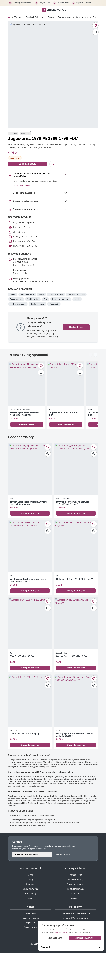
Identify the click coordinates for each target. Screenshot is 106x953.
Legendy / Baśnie (62, 653)
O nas (30, 875)
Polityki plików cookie (60, 932)
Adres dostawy (30, 927)
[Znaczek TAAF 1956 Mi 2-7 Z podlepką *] (30, 700)
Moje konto (30, 913)
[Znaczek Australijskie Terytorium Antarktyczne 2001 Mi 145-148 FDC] (30, 546)
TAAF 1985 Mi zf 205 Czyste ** (24, 656)
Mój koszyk (30, 922)
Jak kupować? (75, 893)
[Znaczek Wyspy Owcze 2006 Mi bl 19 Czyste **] (76, 623)
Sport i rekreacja (27, 294)
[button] (30, 131)
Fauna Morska (64, 17)
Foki (95, 17)
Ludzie (77, 299)
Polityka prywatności (30, 889)
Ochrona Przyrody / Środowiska (21, 409)
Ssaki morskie (81, 17)
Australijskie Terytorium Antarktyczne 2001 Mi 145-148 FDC (28, 580)
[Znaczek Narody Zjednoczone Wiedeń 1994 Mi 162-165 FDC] (26, 384)
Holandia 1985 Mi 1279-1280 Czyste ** (74, 579)
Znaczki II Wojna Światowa (75, 918)
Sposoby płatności (75, 884)
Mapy (41, 294)
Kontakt (30, 898)
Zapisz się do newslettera (26, 854)
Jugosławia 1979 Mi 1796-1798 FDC (64, 414)
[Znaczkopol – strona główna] (54, 10)
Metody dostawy (75, 879)
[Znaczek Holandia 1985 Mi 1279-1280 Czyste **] (76, 546)
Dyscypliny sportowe (76, 294)
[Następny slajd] (95, 355)
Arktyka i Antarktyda (63, 498)
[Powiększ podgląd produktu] (95, 32)
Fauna (51, 17)
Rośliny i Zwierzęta (34, 17)
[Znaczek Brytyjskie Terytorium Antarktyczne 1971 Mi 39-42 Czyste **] (76, 469)
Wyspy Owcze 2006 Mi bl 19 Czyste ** (74, 656)
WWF (90, 409)
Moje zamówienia (30, 918)
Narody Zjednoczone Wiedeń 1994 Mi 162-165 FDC (24, 414)
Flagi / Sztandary (56, 294)
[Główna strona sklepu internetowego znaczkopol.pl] (9, 17)
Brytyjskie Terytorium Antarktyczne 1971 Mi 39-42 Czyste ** (73, 502)
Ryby (58, 730)
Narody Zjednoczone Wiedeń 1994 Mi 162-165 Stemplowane (28, 502)
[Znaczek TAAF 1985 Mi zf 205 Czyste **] (30, 623)
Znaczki (18, 17)
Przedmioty (54, 304)
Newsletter (75, 898)
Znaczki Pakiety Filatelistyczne (75, 913)
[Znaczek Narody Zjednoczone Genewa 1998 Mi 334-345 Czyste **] (76, 700)
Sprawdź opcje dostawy (21, 185)
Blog (30, 879)
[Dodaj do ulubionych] (95, 25)
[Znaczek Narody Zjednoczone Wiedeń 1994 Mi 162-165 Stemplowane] (30, 469)
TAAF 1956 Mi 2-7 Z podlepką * (25, 733)
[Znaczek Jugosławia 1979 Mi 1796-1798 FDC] (65, 384)
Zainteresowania (37, 304)
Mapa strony (30, 893)
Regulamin (30, 884)
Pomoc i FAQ (75, 875)
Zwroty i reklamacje (75, 889)
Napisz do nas (76, 327)
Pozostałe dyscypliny (60, 299)
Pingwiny (13, 730)
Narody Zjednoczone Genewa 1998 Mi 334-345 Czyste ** (74, 734)
